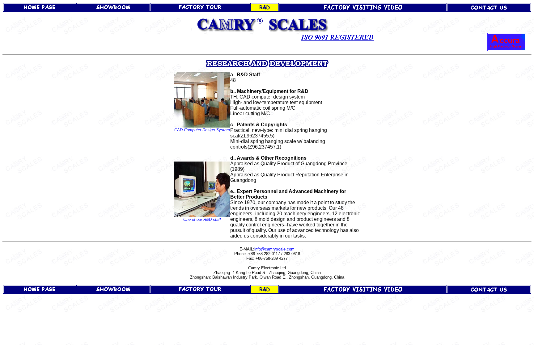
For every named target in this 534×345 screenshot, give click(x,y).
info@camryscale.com (274, 249)
